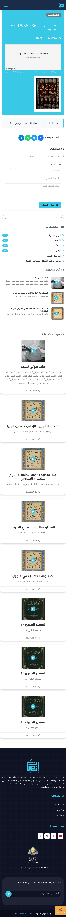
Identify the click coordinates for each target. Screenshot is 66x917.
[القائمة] (5, 5)
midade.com (25, 913)
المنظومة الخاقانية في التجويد (33, 576)
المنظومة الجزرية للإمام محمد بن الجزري (30, 293)
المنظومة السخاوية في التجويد (33, 527)
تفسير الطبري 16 (33, 673)
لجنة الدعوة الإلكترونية (54, 72)
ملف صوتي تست (40, 278)
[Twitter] (34, 138)
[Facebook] (41, 138)
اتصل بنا (59, 815)
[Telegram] (21, 138)
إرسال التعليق (49, 205)
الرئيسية (59, 804)
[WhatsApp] (28, 138)
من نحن (60, 810)
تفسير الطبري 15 (33, 722)
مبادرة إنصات (60, 912)
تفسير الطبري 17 (33, 624)
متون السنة (53, 15)
